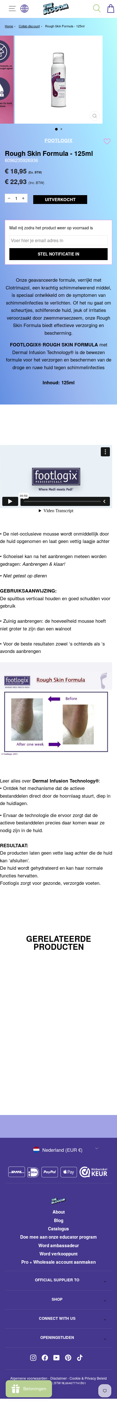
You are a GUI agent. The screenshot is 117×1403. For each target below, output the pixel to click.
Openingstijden (57, 1337)
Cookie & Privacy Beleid (88, 1378)
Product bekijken (52, 1090)
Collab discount (29, 26)
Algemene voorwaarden (28, 1378)
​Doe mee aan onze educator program (58, 1237)
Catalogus (58, 1229)
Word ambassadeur (58, 1245)
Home (9, 26)
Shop (57, 1299)
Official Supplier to (57, 1279)
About (59, 1212)
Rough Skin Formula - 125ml (64, 26)
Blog (58, 1220)
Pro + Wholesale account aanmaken (58, 1262)
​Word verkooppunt (58, 1254)
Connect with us (57, 1318)
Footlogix (58, 140)
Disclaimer (58, 1378)
